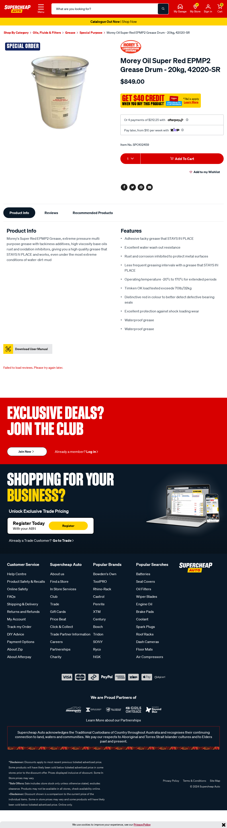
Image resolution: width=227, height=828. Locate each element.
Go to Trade (62, 540)
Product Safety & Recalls (26, 581)
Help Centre (16, 574)
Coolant (142, 619)
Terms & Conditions (194, 781)
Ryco (97, 649)
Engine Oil (144, 604)
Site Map (215, 781)
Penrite (99, 604)
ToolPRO (100, 581)
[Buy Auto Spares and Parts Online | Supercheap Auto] (17, 8)
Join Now (25, 451)
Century (99, 619)
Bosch (98, 626)
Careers (56, 641)
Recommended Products (93, 212)
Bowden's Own (104, 574)
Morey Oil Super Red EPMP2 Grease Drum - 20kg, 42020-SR (148, 33)
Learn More (191, 102)
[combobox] (130, 158)
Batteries (143, 574)
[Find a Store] (195, 7)
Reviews (51, 212)
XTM (97, 611)
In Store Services (63, 589)
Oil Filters (143, 589)
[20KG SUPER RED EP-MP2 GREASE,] (56, 94)
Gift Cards (58, 611)
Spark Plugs (145, 626)
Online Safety (17, 589)
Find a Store (59, 581)
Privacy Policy (142, 824)
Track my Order (19, 626)
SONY (98, 641)
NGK (97, 657)
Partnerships (60, 649)
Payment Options (20, 641)
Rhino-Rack (102, 589)
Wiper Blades (146, 596)
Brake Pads (145, 611)
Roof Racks (145, 634)
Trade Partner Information (70, 634)
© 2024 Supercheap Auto (204, 786)
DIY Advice (15, 634)
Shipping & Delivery (22, 604)
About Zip (15, 649)
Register (68, 526)
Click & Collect (61, 626)
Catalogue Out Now (113, 21)
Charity (55, 657)
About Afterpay (19, 657)
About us (57, 574)
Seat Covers (145, 581)
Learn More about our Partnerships (113, 720)
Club (54, 596)
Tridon (98, 634)
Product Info (19, 212)
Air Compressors (149, 657)
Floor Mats (144, 649)
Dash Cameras (147, 641)
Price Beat (58, 619)
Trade (54, 604)
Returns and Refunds (23, 611)
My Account (16, 619)
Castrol (98, 596)
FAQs (11, 596)
